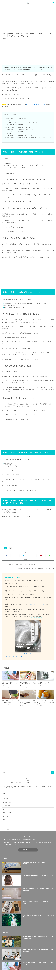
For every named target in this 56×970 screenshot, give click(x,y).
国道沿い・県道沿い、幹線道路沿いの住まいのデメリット (20, 127)
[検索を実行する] (52, 772)
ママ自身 (6, 798)
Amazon (26, 653)
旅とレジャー (7, 812)
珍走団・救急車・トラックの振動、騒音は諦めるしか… (20, 129)
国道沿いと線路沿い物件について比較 (36, 104)
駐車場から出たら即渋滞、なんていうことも (17, 133)
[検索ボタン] (53, 3)
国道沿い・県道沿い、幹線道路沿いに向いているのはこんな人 (21, 135)
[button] (6, 555)
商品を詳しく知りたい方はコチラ (14, 656)
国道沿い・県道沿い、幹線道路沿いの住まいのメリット (19, 118)
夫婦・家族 (7, 805)
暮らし (5, 548)
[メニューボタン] (3, 3)
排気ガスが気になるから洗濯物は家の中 (16, 131)
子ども (6, 809)
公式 (31, 653)
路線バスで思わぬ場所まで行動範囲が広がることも (19, 124)
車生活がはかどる (11, 120)
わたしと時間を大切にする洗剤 (37, 604)
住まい (10, 548)
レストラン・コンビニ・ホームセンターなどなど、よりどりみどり (22, 122)
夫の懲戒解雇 (7, 802)
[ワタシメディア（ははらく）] (28, 3)
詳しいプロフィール (28, 849)
